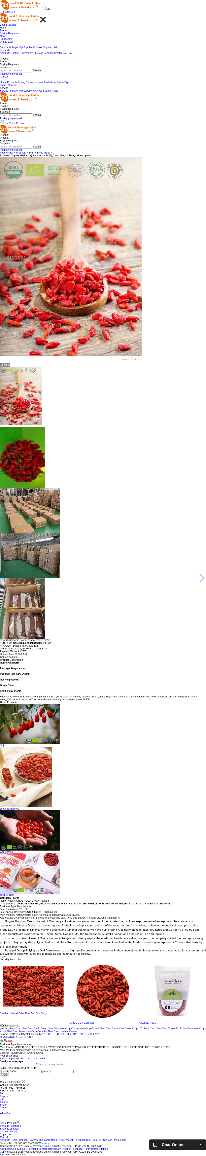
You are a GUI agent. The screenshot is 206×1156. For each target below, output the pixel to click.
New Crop (15, 1028)
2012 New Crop (184, 1028)
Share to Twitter (8, 1131)
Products (5, 30)
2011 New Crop (146, 1028)
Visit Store (5, 1154)
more (3, 956)
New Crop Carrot (109, 1028)
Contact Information (35, 1058)
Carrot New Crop (128, 1028)
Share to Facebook (10, 1126)
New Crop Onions (69, 1028)
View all (72, 1031)
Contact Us (17, 53)
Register (11, 24)
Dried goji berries (9, 808)
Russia (11, 11)
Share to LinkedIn (9, 1128)
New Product (66, 1140)
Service (4, 44)
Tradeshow (6, 39)
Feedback (49, 53)
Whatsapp (43, 1143)
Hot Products (94, 1140)
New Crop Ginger (165, 1028)
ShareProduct (4, 1106)
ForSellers (4, 1100)
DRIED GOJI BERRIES (82, 1022)
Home (3, 27)
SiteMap (107, 1140)
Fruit (31, 152)
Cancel (4, 76)
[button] (4, 578)
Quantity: (5, 1071)
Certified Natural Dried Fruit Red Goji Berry (23, 1013)
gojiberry (5, 1028)
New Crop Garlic (31, 1028)
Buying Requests (9, 33)
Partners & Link (63, 53)
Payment (28, 53)
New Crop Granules (36, 1031)
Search (37, 70)
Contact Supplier (9, 657)
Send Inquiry (19, 1154)
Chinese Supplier (42, 47)
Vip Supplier (26, 47)
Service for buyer (9, 47)
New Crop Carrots (89, 1028)
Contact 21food (48, 1140)
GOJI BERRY (7, 895)
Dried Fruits (43, 152)
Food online (6, 152)
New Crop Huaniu (58, 1031)
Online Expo (6, 41)
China (3, 11)
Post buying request (11, 73)
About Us (5, 50)
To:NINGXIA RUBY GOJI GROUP (18, 1068)
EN (6, 123)
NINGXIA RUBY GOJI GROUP (16, 1037)
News (3, 36)
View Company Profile (12, 1058)
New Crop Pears (16, 1031)
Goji (2, 745)
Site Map (38, 53)
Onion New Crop (50, 1028)
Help (55, 47)
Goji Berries (6, 852)
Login (3, 24)
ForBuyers (4, 1095)
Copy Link (5, 1134)
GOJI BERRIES (147, 1022)
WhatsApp (5, 1113)
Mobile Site (120, 1140)
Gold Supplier (19, 1140)
